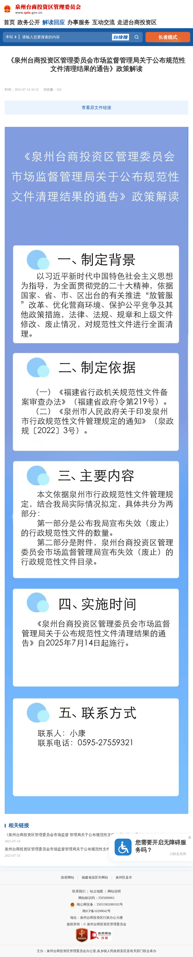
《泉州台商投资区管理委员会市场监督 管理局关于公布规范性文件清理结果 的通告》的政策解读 (85, 835)
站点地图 (96, 891)
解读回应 (53, 22)
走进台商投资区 (137, 22)
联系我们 (78, 891)
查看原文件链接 (96, 107)
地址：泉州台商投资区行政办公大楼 (96, 917)
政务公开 (28, 22)
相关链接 (18, 825)
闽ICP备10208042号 (96, 911)
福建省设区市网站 (95, 877)
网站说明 (114, 891)
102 (58, 89)
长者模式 (167, 37)
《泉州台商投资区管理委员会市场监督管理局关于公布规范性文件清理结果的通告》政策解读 (96, 64)
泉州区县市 (124, 877)
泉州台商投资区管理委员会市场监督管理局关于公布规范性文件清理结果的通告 (71, 849)
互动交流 (103, 22)
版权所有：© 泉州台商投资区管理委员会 (96, 924)
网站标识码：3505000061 (96, 898)
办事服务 (78, 22)
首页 (9, 22)
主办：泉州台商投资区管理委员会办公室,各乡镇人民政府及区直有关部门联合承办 (96, 951)
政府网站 (67, 877)
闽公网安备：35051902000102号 (100, 904)
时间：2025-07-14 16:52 (22, 89)
